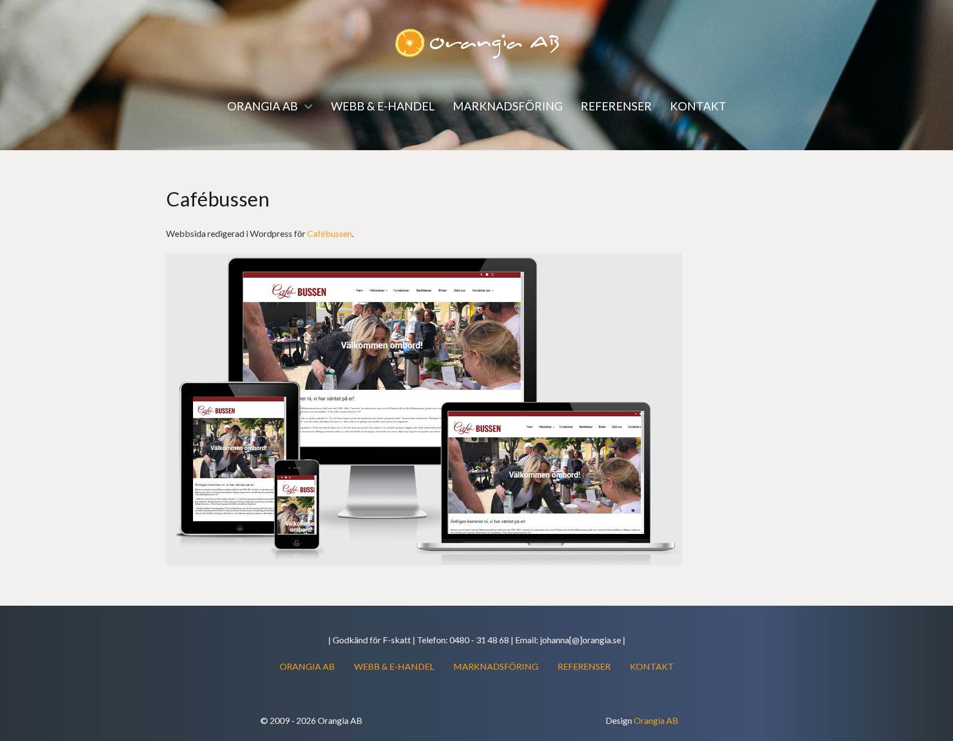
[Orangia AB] (476, 42)
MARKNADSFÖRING (495, 666)
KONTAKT (652, 666)
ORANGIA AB (307, 666)
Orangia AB (656, 720)
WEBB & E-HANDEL (394, 666)
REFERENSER (584, 666)
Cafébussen (329, 233)
